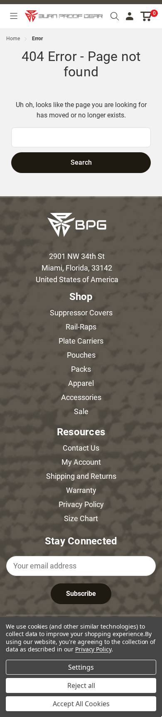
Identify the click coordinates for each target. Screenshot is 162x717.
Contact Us (81, 448)
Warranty (81, 490)
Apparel (81, 383)
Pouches (81, 355)
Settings (81, 667)
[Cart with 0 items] (146, 16)
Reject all (81, 685)
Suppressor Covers (81, 312)
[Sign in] (129, 16)
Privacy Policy (81, 504)
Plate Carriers (81, 341)
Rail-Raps (81, 326)
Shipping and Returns (81, 476)
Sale (81, 411)
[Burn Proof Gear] (64, 16)
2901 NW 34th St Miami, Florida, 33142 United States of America (77, 268)
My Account (81, 462)
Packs (81, 369)
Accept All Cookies (81, 703)
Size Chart (81, 518)
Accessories (81, 397)
